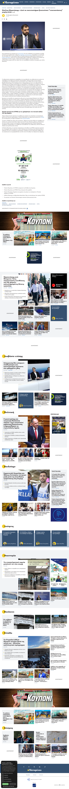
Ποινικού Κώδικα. (26, 118)
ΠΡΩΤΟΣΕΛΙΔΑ (60, 1)
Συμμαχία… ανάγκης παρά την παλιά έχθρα (41, 458)
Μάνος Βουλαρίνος (27, 543)
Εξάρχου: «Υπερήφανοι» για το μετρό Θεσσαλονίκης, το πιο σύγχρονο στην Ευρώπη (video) (41, 603)
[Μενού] (64, 2)
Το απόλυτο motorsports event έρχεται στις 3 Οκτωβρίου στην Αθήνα (7, 238)
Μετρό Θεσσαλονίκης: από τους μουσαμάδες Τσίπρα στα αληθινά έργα (25, 317)
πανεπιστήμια (21, 53)
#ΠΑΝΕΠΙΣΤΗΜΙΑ (9, 7)
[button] (9, 786)
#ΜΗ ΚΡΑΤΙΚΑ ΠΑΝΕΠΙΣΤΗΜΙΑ (50, 7)
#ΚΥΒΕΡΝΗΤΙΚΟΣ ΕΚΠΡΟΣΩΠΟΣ (27, 7)
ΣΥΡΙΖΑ (42, 117)
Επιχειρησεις (38, 1)
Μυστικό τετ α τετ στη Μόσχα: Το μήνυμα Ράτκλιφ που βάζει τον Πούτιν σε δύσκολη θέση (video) (26, 755)
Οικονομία (10, 555)
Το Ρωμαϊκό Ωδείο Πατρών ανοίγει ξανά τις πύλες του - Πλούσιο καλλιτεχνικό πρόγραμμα (55, 91)
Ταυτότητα (34, 774)
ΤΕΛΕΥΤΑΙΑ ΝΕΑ (52, 86)
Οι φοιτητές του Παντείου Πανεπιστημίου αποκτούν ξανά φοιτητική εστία (20, 197)
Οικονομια (32, 1)
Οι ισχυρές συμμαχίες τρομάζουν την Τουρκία (9, 534)
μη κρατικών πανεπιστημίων (25, 54)
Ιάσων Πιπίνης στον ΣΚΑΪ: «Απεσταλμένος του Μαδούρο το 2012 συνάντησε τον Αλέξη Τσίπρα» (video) (58, 301)
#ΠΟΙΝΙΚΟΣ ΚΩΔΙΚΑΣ (37, 7)
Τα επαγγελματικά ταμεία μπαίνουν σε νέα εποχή (14, 563)
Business (9, 612)
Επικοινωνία (41, 774)
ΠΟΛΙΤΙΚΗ (4, 7)
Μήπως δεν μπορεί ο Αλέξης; (57, 275)
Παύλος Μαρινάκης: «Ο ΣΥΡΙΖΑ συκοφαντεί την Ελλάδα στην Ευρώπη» (19, 187)
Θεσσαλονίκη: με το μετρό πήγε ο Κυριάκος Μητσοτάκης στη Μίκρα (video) (25, 514)
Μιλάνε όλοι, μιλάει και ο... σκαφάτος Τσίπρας (40, 317)
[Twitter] (34, 766)
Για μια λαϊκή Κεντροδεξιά (55, 307)
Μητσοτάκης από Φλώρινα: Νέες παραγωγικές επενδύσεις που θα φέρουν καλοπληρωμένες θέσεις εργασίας (14, 281)
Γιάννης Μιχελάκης (11, 543)
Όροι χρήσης (28, 774)
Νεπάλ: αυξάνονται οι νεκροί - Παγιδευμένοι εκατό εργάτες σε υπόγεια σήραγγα (41, 736)
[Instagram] (28, 766)
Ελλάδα (8, 633)
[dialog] (9, 774)
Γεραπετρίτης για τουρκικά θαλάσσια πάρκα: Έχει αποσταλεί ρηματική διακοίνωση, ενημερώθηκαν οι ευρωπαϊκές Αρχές (13, 423)
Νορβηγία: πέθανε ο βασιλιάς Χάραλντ (6, 737)
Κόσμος (8, 728)
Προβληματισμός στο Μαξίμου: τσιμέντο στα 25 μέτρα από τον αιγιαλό (58, 599)
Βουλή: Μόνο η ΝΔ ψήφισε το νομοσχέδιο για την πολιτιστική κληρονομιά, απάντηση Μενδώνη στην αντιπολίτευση (14, 657)
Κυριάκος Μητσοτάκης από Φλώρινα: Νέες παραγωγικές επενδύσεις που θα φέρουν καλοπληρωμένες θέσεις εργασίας (55, 99)
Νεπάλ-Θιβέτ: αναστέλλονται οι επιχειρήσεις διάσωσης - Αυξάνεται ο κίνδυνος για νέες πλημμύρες (41, 404)
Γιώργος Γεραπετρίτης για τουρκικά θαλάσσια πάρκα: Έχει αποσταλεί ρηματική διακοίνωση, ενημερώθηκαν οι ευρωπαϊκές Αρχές (56, 115)
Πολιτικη (21, 1)
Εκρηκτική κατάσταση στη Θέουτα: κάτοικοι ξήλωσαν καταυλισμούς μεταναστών (24, 332)
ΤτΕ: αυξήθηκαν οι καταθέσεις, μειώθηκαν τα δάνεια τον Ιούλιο (7, 622)
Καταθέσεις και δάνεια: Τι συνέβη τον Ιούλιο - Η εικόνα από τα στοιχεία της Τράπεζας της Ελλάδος (25, 603)
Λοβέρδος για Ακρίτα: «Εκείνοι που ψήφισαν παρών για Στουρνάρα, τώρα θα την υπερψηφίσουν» (9, 514)
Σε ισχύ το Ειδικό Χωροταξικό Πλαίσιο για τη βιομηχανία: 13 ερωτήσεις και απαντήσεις (25, 459)
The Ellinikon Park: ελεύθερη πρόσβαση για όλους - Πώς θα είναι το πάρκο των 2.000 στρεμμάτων (58, 626)
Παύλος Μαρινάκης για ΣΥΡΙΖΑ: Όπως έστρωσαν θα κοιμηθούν (18, 189)
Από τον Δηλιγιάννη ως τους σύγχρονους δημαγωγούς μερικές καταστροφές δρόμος (9, 332)
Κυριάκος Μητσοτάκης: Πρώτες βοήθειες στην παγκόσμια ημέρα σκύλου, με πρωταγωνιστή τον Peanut (42, 514)
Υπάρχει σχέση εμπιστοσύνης (24, 395)
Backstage (9, 466)
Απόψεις (9, 526)
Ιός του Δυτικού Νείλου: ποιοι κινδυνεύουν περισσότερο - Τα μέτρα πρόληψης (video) (9, 680)
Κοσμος (49, 1)
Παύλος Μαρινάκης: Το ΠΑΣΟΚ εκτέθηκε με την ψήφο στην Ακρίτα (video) (41, 332)
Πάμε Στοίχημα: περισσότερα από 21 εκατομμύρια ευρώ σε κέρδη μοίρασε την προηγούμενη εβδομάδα (42, 242)
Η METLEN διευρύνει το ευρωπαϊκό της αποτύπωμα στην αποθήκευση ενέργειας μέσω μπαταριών (42, 626)
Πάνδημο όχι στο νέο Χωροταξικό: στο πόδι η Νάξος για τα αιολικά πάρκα (58, 655)
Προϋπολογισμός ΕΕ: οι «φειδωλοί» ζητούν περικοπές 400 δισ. (42, 755)
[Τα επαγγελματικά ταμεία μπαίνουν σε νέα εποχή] (34, 574)
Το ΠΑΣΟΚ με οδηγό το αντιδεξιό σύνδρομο (26, 533)
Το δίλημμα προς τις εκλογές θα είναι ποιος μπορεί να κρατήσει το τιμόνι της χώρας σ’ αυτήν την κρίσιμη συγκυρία (15, 380)
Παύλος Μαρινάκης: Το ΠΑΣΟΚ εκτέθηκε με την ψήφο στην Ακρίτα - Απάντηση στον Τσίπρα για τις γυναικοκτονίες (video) (56, 107)
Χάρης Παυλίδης (59, 318)
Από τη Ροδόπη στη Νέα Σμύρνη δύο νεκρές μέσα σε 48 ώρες (58, 661)
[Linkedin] (6, 19)
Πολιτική (9, 412)
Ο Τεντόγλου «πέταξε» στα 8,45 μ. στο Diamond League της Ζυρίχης (59, 755)
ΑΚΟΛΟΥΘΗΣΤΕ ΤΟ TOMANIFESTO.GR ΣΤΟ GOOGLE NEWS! (14, 208)
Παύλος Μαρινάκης (6, 57)
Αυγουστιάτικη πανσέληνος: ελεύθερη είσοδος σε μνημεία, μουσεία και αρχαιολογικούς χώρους (58, 647)
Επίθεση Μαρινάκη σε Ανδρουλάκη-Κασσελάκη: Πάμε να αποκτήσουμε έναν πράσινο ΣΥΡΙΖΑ (24, 195)
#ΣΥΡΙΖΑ (43, 7)
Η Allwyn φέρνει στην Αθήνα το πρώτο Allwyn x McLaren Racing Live (58, 242)
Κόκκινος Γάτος (59, 285)
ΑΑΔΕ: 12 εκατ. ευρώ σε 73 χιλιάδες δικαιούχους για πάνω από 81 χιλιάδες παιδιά (9, 603)
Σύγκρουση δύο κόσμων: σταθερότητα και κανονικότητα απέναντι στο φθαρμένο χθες (14, 365)
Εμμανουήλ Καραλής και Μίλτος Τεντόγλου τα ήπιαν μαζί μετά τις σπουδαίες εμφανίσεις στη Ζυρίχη (15, 475)
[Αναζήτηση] (66, 2)
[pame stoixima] (34, 220)
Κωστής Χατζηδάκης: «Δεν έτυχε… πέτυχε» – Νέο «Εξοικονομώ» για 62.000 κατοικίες (8, 460)
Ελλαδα (44, 1)
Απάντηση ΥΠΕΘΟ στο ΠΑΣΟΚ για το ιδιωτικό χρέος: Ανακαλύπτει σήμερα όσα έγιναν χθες (9, 404)
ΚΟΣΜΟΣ (23, 335)
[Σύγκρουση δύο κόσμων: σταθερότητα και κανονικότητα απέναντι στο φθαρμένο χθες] (34, 375)
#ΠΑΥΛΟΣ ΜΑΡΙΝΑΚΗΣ (17, 7)
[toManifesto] (10, 2)
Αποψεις (26, 1)
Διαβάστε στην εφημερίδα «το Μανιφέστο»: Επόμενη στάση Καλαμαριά (58, 668)
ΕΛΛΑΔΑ (53, 94)
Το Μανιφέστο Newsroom (12, 15)
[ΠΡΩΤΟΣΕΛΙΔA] (58, 425)
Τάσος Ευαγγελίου (27, 405)
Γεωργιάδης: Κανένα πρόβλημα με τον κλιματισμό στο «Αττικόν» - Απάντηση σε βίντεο (41, 680)
